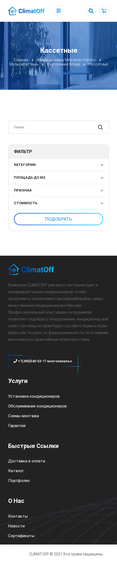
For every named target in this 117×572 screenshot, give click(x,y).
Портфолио (19, 480)
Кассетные (98, 64)
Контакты (18, 516)
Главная (21, 60)
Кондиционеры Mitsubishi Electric (66, 60)
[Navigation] (58, 11)
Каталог (16, 470)
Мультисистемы (23, 64)
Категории (25, 165)
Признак (23, 190)
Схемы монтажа (23, 415)
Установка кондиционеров (34, 396)
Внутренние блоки (63, 64)
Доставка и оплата (26, 461)
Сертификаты (21, 535)
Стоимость (25, 203)
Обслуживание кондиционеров (37, 406)
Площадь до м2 (29, 177)
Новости (16, 526)
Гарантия (17, 425)
